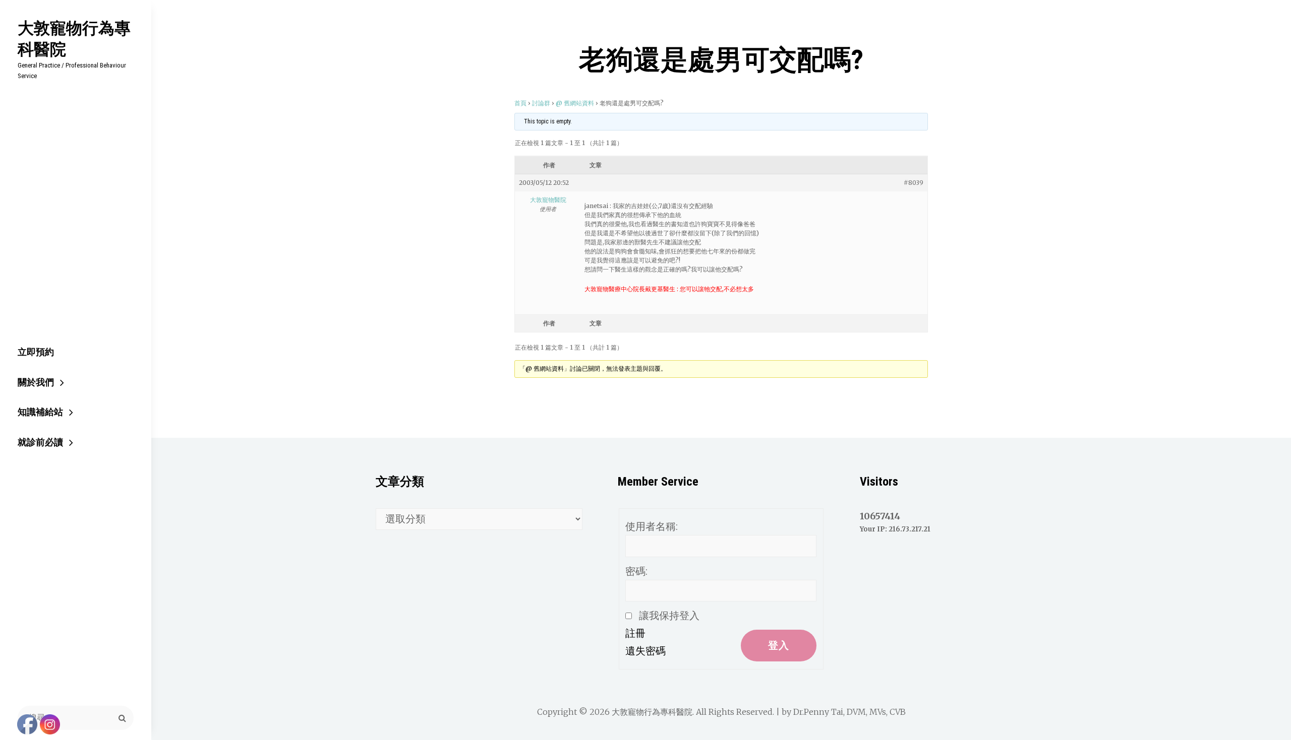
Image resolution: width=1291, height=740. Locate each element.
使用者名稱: (651, 526)
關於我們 (36, 382)
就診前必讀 (40, 442)
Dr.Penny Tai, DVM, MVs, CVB (849, 712)
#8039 (913, 182)
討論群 (541, 103)
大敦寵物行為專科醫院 (74, 38)
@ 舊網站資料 (575, 103)
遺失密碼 (645, 651)
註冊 (635, 633)
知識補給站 (40, 412)
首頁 (520, 103)
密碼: (636, 571)
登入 (778, 645)
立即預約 (36, 352)
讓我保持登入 (669, 616)
